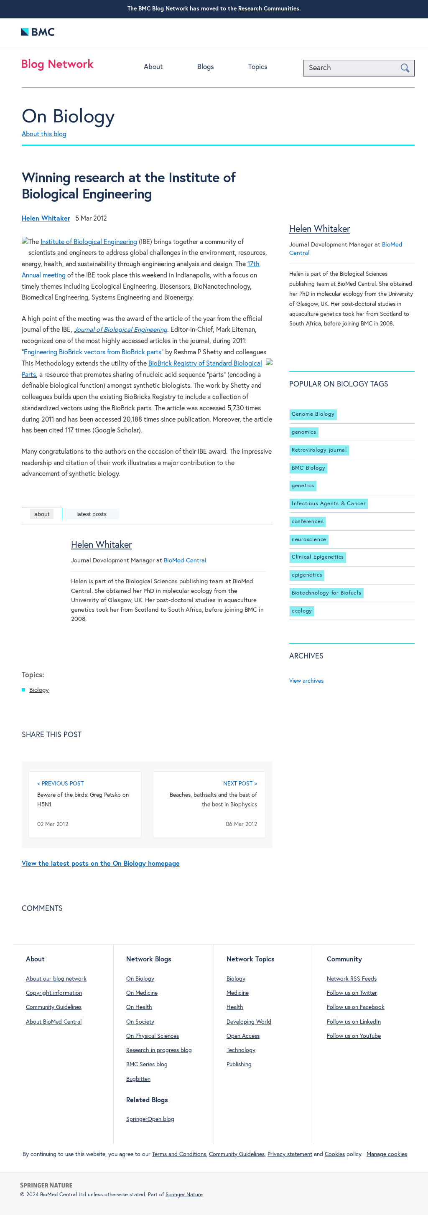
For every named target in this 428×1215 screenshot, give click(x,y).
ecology (302, 611)
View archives (306, 681)
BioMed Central (185, 560)
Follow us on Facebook (356, 1007)
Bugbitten (138, 1079)
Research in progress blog (159, 1050)
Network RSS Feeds (352, 979)
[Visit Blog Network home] (58, 66)
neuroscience (309, 539)
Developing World (249, 1022)
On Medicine (142, 993)
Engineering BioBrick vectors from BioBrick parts (92, 352)
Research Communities (268, 9)
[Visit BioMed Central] (37, 34)
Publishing (239, 1065)
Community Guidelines (54, 1007)
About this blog (44, 134)
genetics (303, 485)
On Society (140, 1022)
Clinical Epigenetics (318, 557)
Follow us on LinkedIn (354, 1022)
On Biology (68, 117)
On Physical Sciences (152, 1036)
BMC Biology (308, 468)
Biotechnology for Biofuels (327, 593)
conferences (308, 521)
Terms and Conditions (179, 1154)
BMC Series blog (147, 1065)
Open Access (243, 1036)
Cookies (335, 1154)
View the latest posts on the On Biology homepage (101, 864)
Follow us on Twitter (352, 993)
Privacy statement (290, 1154)
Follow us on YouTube (354, 1036)
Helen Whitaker (101, 545)
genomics (304, 432)
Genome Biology (313, 414)
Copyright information (54, 993)
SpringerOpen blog (150, 1119)
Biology (39, 690)
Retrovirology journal (319, 450)
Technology (241, 1050)
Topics (258, 67)
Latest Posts (91, 514)
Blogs (205, 67)
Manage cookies (387, 1154)
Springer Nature (184, 1194)
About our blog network (56, 979)
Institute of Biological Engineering (89, 242)
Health (235, 1007)
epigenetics (307, 575)
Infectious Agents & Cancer (329, 503)
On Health (139, 1007)
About (153, 67)
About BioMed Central (54, 1022)
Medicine (238, 993)
